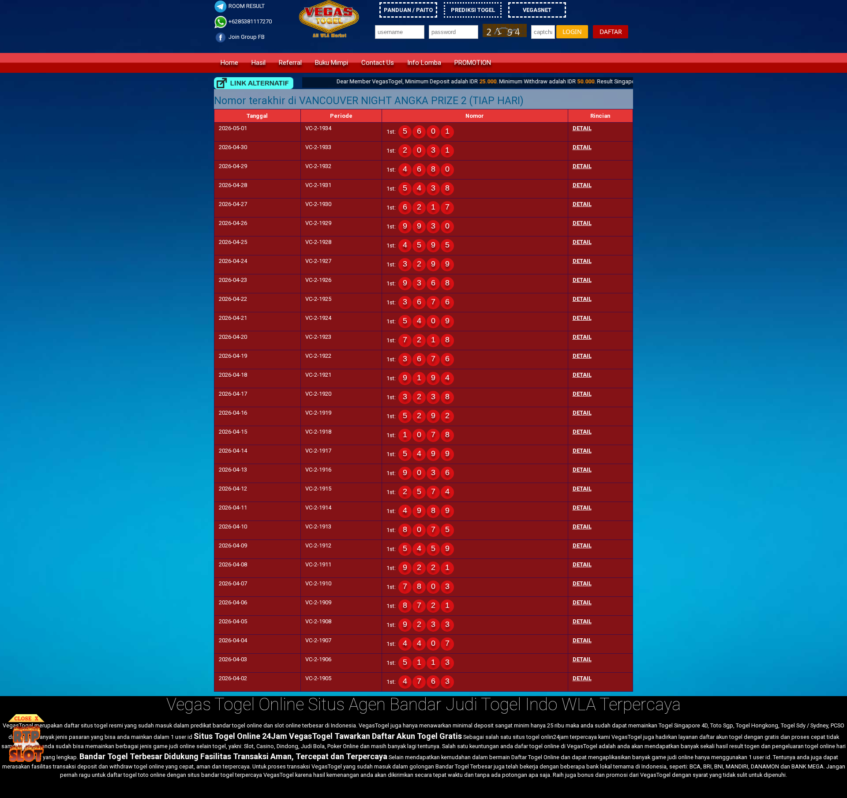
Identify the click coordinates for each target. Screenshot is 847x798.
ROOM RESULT (246, 6)
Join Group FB (246, 37)
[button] (572, 32)
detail (582, 128)
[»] (253, 83)
